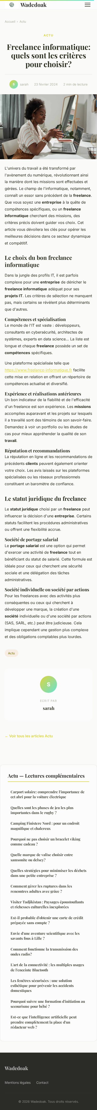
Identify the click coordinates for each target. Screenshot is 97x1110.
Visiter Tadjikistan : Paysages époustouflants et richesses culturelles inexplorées (47, 904)
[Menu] (87, 5)
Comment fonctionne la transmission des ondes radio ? (44, 951)
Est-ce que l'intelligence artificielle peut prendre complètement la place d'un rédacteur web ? (44, 1022)
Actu (23, 21)
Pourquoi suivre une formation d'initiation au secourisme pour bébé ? (48, 1004)
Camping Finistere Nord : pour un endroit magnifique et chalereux (45, 826)
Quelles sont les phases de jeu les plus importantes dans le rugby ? (42, 810)
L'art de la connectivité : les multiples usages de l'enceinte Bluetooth (47, 967)
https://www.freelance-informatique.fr (38, 370)
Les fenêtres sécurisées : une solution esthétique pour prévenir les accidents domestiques (42, 985)
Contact (42, 1082)
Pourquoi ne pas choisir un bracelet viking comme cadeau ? (45, 841)
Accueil (10, 21)
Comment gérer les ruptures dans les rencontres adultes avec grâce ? (41, 888)
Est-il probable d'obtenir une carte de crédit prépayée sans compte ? (47, 920)
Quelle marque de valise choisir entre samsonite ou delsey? (42, 857)
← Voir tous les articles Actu (29, 736)
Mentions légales (18, 1082)
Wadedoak (33, 4)
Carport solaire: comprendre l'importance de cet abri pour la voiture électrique (48, 794)
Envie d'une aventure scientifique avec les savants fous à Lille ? (45, 936)
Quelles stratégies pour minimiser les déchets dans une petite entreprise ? (48, 873)
